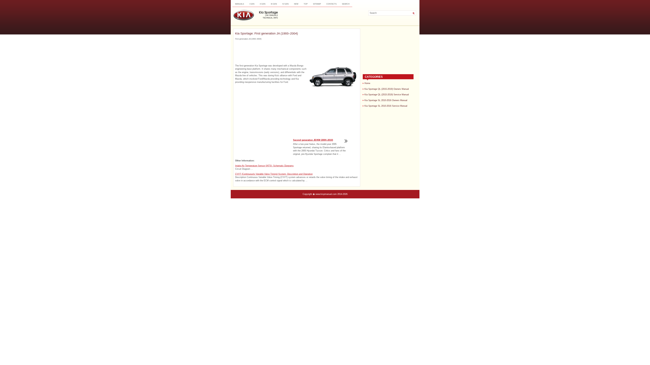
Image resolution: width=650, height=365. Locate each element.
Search (346, 4)
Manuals (239, 4)
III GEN (274, 4)
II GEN (262, 4)
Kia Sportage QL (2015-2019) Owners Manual (386, 89)
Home (367, 83)
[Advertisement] (296, 52)
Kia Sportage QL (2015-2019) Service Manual (386, 94)
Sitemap (317, 4)
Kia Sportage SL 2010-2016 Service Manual (385, 106)
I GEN (251, 4)
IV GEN (285, 4)
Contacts (331, 4)
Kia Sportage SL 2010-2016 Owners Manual (385, 100)
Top (306, 4)
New (296, 4)
